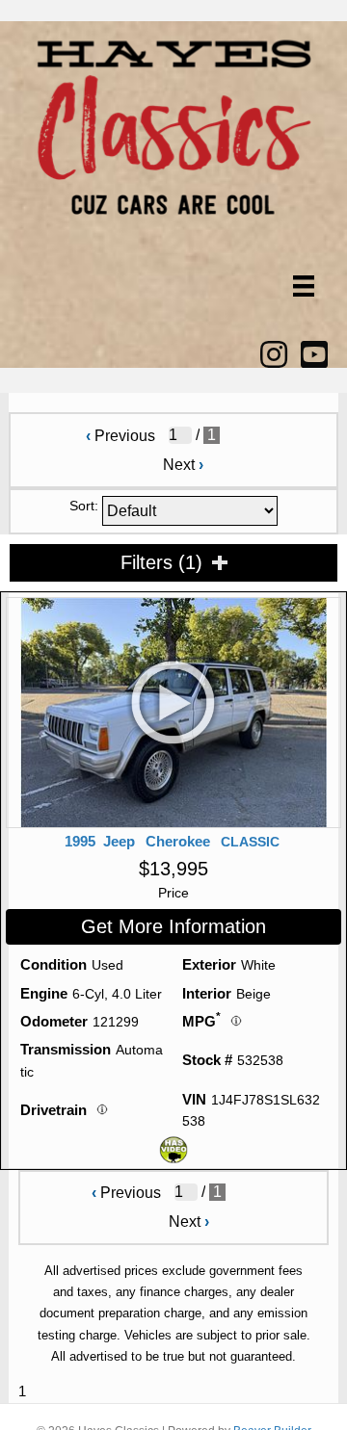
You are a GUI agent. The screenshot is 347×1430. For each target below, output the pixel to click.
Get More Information (173, 926)
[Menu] (304, 286)
